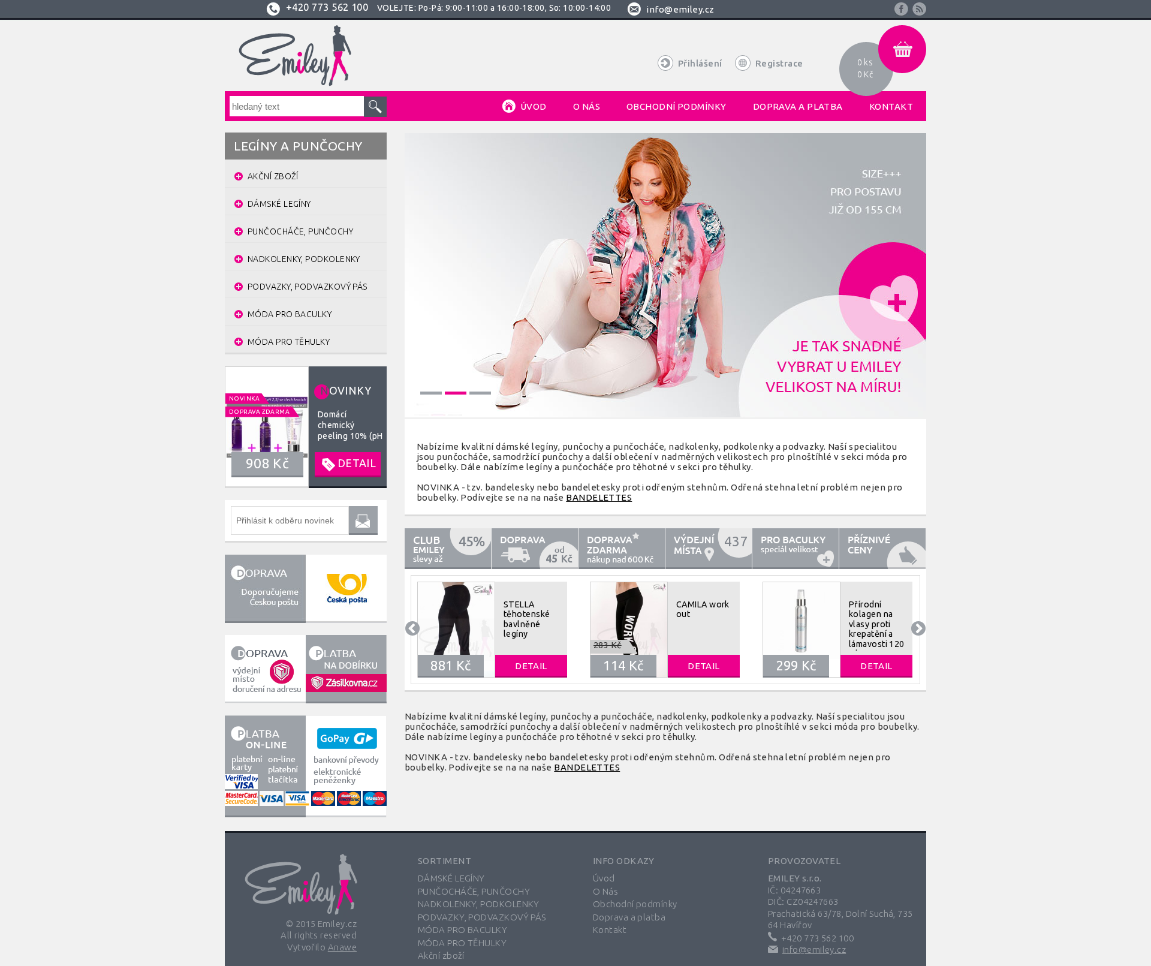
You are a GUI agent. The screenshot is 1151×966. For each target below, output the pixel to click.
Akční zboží (441, 955)
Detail (531, 666)
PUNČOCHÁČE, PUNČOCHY (474, 891)
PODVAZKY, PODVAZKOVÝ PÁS (482, 917)
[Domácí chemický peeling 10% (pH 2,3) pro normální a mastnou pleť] (306, 426)
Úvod (604, 878)
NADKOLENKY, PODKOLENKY (479, 904)
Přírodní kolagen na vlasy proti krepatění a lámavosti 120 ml (877, 629)
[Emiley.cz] (293, 55)
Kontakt (609, 930)
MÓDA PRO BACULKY (462, 930)
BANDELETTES (599, 497)
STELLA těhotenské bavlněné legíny (527, 619)
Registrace (779, 63)
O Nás (605, 891)
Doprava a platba (629, 917)
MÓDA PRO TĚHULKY (462, 943)
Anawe (342, 947)
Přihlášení (700, 63)
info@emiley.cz (680, 9)
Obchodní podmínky (635, 904)
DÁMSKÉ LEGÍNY (451, 878)
